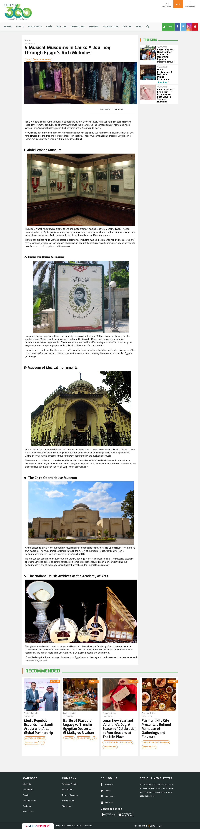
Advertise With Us (70, 784)
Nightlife (61, 27)
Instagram (109, 796)
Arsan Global (31, 743)
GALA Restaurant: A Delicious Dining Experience (164, 74)
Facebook (109, 785)
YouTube (108, 802)
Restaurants (35, 27)
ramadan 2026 (110, 747)
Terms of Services (70, 795)
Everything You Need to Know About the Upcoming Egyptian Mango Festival (165, 55)
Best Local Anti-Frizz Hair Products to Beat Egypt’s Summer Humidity (166, 95)
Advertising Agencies (35, 738)
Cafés (49, 27)
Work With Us (68, 789)
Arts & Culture (110, 27)
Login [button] (169, 27)
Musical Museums (42, 60)
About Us (27, 784)
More (139, 27)
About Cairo (28, 812)
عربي (178, 3)
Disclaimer (66, 806)
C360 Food (69, 738)
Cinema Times (77, 27)
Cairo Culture (83, 738)
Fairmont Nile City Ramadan (156, 742)
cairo (28, 60)
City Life (127, 27)
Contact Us (28, 789)
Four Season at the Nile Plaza (118, 742)
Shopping (93, 27)
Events (20, 27)
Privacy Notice (68, 801)
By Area (8, 27)
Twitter (108, 791)
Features (27, 806)
